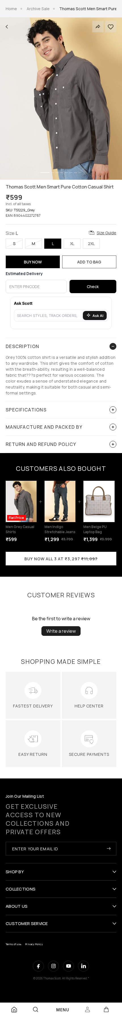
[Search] (35, 1009)
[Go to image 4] (27, 519)
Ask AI (97, 316)
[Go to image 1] (55, 519)
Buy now (33, 262)
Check (93, 286)
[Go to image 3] (62, 519)
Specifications (26, 410)
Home (11, 8)
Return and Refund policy (41, 444)
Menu (62, 1009)
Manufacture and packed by (44, 427)
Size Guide (106, 232)
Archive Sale (38, 8)
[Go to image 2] (58, 519)
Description (22, 346)
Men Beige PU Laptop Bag (95, 529)
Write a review (61, 631)
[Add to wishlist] (110, 26)
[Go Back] (7, 27)
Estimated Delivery (24, 273)
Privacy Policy (34, 944)
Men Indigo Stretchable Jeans (60, 529)
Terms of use (13, 944)
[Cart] (106, 1009)
